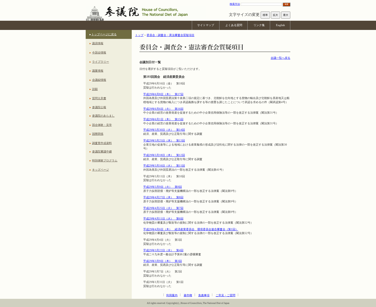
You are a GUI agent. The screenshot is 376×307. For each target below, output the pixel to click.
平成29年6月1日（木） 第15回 (163, 119)
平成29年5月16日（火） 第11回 (164, 165)
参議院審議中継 (102, 151)
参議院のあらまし (103, 115)
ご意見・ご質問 (225, 295)
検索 (286, 4)
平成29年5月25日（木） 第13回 (164, 140)
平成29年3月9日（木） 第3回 (162, 260)
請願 (95, 89)
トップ (139, 35)
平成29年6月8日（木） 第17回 (163, 94)
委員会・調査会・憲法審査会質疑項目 (170, 35)
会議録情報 (99, 79)
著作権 (188, 295)
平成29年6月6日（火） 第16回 (163, 108)
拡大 (275, 15)
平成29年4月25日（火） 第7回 (163, 208)
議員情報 (97, 43)
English (280, 25)
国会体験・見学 (102, 124)
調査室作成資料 (102, 143)
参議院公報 (99, 107)
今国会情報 (99, 52)
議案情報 (97, 70)
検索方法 (235, 4)
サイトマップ (205, 25)
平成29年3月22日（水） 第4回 (163, 250)
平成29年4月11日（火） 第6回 (163, 218)
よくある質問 (233, 25)
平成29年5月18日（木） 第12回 (164, 155)
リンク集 (259, 25)
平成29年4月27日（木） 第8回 (163, 197)
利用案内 (172, 295)
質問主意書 (99, 98)
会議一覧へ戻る (280, 57)
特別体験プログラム (104, 160)
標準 (265, 15)
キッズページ (100, 169)
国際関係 (97, 133)
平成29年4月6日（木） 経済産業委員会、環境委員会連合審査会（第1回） (190, 229)
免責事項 (203, 295)
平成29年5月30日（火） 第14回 (164, 129)
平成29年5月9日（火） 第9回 (162, 186)
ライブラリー (100, 61)
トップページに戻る (104, 34)
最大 (285, 15)
